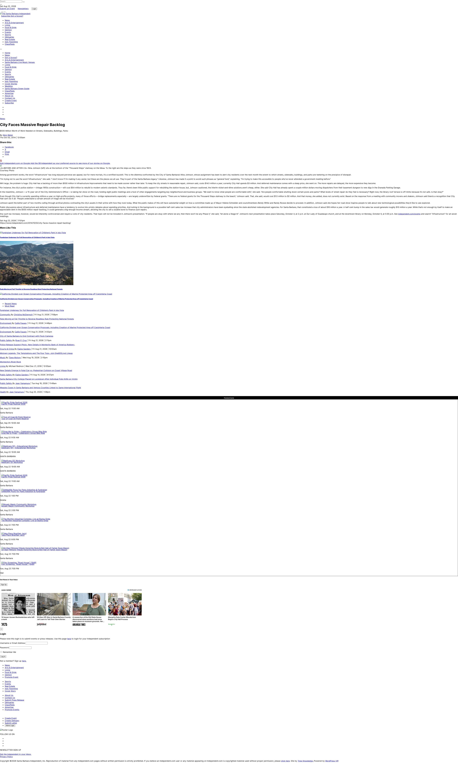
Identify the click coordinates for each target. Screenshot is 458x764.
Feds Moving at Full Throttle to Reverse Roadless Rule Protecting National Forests (31, 289)
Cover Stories (11, 84)
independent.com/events (409, 214)
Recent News (11, 303)
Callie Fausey (21, 323)
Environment (6, 323)
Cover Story (10, 691)
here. (24, 661)
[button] (18, 610)
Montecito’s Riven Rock (10, 362)
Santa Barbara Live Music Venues (20, 62)
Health (3, 392)
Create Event (11, 100)
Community (5, 314)
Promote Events (12, 709)
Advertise (9, 93)
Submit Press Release (14, 700)
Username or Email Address (12, 643)
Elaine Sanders (24, 349)
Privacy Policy (6, 756)
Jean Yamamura (22, 383)
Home (7, 53)
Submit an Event (7, 8)
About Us (9, 96)
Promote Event (11, 677)
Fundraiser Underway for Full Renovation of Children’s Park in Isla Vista (27, 237)
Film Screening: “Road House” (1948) (17, 564)
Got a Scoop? (17, 16)
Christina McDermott (23, 314)
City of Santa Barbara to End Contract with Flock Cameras (26, 336)
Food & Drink (10, 27)
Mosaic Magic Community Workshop (17, 506)
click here (285, 761)
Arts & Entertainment (14, 22)
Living (7, 25)
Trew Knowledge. (306, 761)
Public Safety (6, 340)
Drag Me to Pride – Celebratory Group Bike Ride (23, 433)
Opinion (8, 30)
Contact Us (10, 98)
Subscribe (6, 16)
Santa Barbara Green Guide (17, 88)
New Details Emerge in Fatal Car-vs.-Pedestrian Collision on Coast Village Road (36, 370)
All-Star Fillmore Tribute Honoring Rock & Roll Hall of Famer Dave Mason (34, 549)
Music (3, 357)
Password (4, 647)
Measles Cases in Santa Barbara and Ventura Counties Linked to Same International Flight (40, 387)
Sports (8, 34)
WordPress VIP (331, 761)
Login (34, 9)
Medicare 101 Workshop (12, 462)
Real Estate (10, 39)
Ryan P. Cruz (21, 340)
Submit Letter (11, 723)
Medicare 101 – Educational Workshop (18, 448)
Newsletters (23, 8)
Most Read (9, 306)
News (7, 20)
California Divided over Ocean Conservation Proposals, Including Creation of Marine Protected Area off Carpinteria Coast (46, 299)
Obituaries (9, 37)
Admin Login (10, 725)
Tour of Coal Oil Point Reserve (15, 418)
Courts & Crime (7, 349)
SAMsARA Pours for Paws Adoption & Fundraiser (23, 491)
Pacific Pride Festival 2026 (13, 404)
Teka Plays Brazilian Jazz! (13, 535)
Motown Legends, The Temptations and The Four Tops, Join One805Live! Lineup (36, 353)
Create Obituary (12, 720)
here (69, 639)
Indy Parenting (11, 42)
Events (8, 32)
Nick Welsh (8, 135)
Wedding (9, 86)
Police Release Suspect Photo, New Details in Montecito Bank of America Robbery (37, 344)
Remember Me (9, 652)
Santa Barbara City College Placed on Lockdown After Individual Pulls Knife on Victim (39, 379)
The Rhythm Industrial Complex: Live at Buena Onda (24, 520)
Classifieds (10, 44)
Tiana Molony (15, 357)
